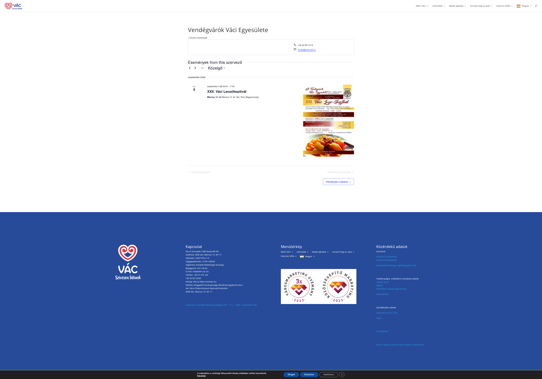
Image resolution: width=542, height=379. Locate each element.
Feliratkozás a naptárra (337, 181)
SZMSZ (379, 285)
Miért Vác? (421, 6)
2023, (395, 312)
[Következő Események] (195, 68)
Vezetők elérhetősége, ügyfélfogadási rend (396, 265)
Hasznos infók (503, 6)
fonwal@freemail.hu (307, 49)
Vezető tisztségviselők (386, 260)
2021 (384, 312)
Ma (202, 68)
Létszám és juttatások (386, 256)
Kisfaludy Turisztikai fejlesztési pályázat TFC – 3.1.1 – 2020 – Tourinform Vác (221, 305)
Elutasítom (309, 374)
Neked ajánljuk (456, 6)
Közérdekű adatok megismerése (391, 288)
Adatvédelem (382, 294)
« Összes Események (197, 37)
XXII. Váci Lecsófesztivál (226, 91)
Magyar (525, 6)
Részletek (201, 376)
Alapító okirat (382, 282)
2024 (378, 318)
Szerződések (382, 331)
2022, (389, 312)
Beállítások (329, 374)
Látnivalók (437, 6)
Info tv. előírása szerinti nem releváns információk (400, 344)
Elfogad (291, 374)
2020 (378, 312)
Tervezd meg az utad (480, 6)
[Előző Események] (189, 68)
